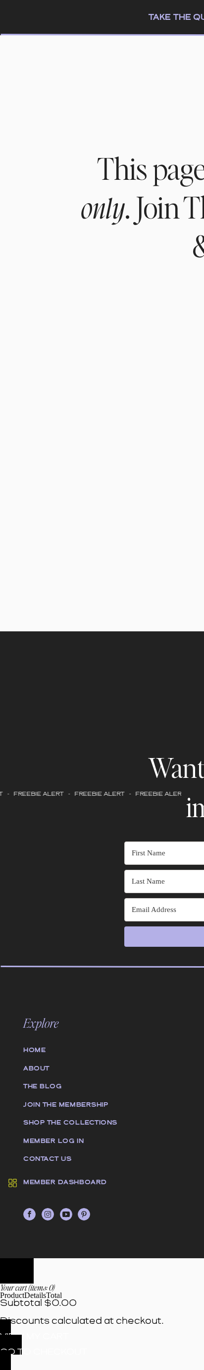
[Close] (17, 1271)
